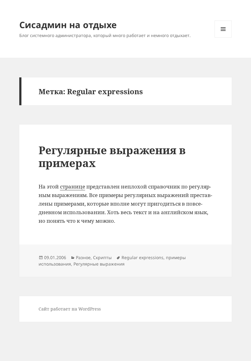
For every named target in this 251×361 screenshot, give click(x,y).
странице (72, 186)
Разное (83, 257)
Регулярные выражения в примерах (112, 156)
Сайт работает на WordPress (70, 309)
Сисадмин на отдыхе (68, 25)
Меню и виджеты (223, 37)
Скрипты (102, 257)
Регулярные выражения (99, 264)
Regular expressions (142, 257)
